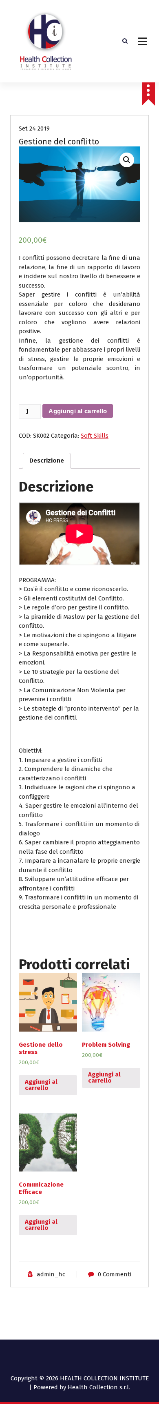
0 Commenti (114, 1274)
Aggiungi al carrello (78, 410)
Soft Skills (94, 435)
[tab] (47, 461)
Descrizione (46, 460)
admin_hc (51, 1274)
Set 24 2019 (34, 128)
